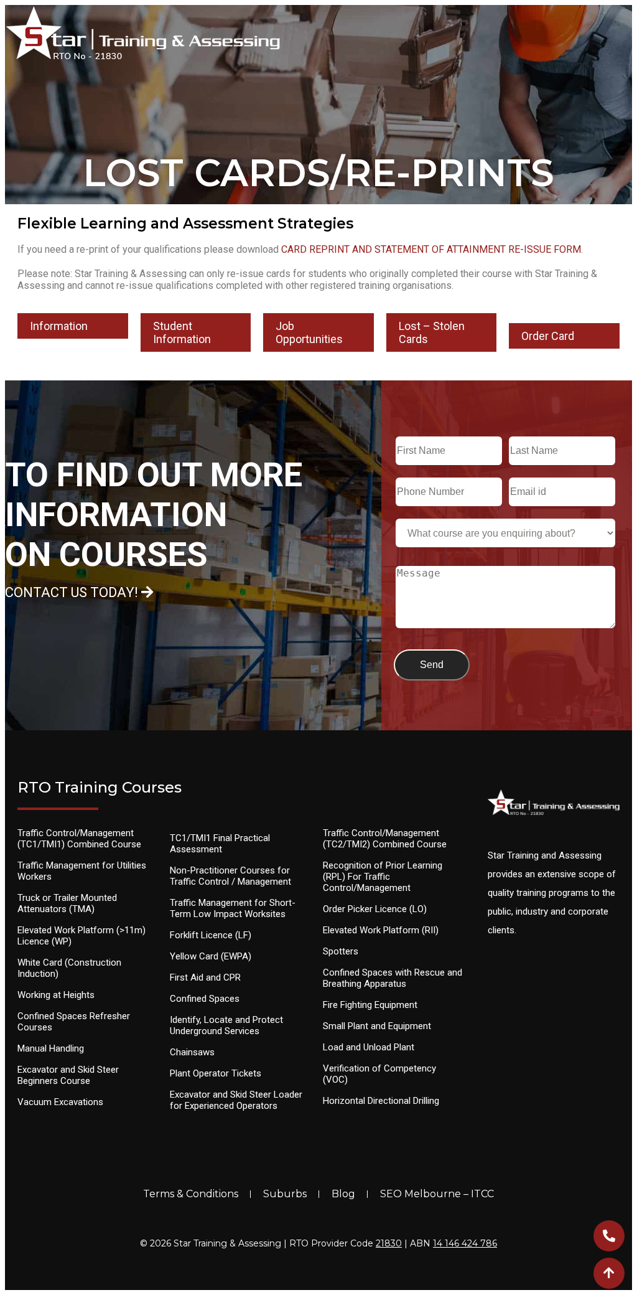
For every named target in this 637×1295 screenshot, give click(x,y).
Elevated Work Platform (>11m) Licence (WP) (81, 936)
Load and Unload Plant (368, 1047)
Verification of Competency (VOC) (379, 1074)
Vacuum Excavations (60, 1102)
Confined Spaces (204, 998)
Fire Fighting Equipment (370, 1004)
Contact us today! (73, 592)
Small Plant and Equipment (377, 1026)
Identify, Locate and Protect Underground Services (226, 1025)
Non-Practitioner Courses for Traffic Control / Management (230, 876)
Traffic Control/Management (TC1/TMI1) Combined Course (79, 838)
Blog (343, 1194)
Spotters (340, 951)
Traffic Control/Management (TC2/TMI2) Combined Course (385, 838)
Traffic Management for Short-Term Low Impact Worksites (232, 908)
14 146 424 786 (465, 1243)
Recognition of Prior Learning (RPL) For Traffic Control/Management (382, 876)
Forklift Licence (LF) (210, 935)
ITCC (482, 1194)
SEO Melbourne (420, 1194)
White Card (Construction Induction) (69, 968)
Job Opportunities (309, 332)
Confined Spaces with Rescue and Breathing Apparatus (392, 978)
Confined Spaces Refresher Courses (73, 1021)
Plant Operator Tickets (215, 1073)
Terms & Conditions (190, 1194)
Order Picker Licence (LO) (375, 909)
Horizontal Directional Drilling (381, 1100)
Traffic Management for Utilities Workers (81, 871)
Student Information (182, 332)
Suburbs (285, 1194)
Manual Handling (50, 1048)
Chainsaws (192, 1052)
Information (59, 325)
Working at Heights (56, 995)
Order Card (547, 335)
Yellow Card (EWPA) (210, 956)
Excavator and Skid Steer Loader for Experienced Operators (236, 1100)
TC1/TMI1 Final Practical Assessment (220, 843)
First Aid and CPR (205, 977)
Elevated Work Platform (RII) (381, 930)
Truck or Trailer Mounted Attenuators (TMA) (67, 903)
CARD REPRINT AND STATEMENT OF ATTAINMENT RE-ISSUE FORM (431, 249)
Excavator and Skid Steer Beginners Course (68, 1075)
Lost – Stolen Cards (432, 332)
